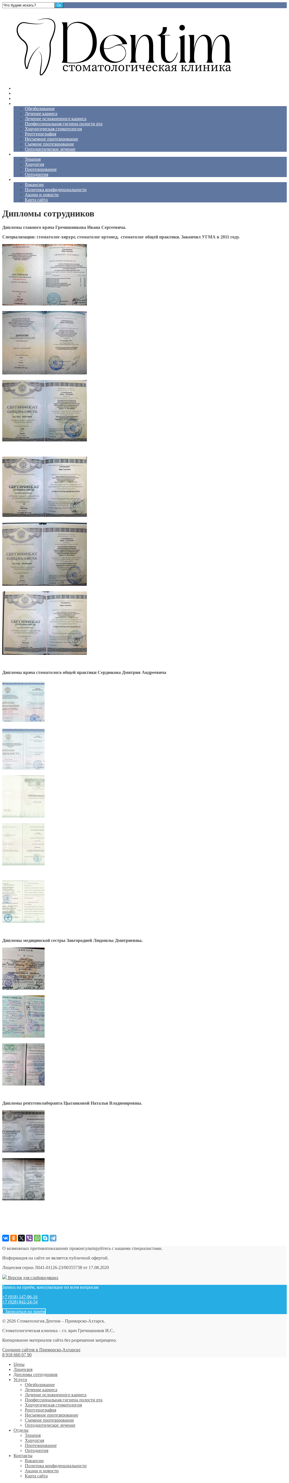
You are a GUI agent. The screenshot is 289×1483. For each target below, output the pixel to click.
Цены (19, 88)
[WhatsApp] (37, 1238)
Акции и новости (42, 194)
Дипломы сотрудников (36, 98)
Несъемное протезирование (51, 139)
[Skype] (45, 1238)
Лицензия (23, 93)
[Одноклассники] (13, 1238)
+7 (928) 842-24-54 (20, 1301)
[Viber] (29, 1238)
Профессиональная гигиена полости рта (63, 123)
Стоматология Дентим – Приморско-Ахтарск (45, 10)
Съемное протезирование (49, 144)
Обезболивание (40, 108)
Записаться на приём (24, 1311)
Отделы (21, 154)
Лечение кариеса (41, 113)
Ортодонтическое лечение (50, 149)
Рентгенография (40, 133)
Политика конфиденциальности (56, 189)
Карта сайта (36, 199)
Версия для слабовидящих (32, 1277)
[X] (21, 1238)
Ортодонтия (36, 174)
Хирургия (34, 164)
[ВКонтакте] (5, 1238)
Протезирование (41, 169)
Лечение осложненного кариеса (55, 118)
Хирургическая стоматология (53, 128)
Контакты (23, 179)
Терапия (33, 159)
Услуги (20, 103)
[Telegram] (53, 1238)
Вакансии (34, 184)
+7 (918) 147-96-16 (20, 1296)
